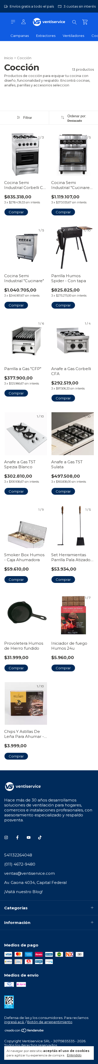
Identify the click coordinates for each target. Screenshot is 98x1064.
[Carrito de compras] (85, 22)
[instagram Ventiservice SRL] (6, 837)
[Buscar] (74, 22)
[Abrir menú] (13, 22)
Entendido (74, 1055)
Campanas (19, 36)
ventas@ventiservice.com (29, 873)
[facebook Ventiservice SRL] (17, 837)
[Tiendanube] (24, 1031)
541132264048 (18, 855)
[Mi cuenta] (23, 22)
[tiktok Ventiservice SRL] (40, 837)
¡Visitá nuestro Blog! (23, 891)
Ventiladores (73, 36)
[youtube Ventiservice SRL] (29, 837)
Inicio (8, 58)
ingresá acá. (14, 1022)
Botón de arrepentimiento (49, 1022)
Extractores (45, 36)
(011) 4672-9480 (19, 864)
